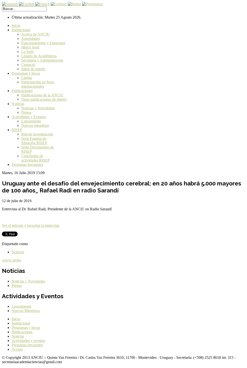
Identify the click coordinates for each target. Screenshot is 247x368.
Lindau (26, 78)
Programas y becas (26, 73)
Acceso (17, 349)
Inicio (16, 25)
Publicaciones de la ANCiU (42, 95)
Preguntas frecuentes (27, 165)
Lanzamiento (31, 121)
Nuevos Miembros (26, 311)
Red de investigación (37, 134)
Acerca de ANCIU (35, 34)
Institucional (21, 30)
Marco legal (30, 47)
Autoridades (30, 38)
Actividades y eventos (28, 341)
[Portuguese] (92, 4)
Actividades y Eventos (29, 117)
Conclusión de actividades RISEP (35, 158)
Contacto (28, 65)
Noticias (18, 104)
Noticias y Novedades (38, 108)
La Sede (27, 52)
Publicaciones (22, 91)
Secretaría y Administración (42, 60)
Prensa (26, 112)
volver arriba (11, 260)
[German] (59, 4)
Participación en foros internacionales (37, 84)
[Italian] (74, 4)
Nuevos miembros (35, 125)
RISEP (17, 130)
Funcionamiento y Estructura (43, 43)
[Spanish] (10, 4)
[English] (26, 4)
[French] (42, 4)
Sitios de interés (33, 69)
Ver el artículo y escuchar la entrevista (30, 225)
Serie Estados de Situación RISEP (34, 140)
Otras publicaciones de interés (44, 99)
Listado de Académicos (39, 56)
